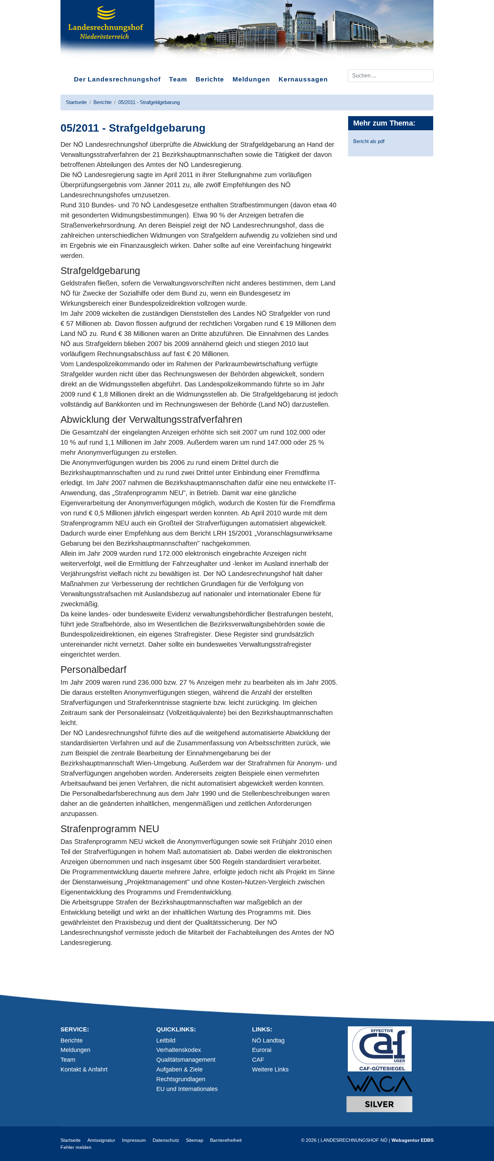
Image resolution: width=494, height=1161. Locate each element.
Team (178, 79)
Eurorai (262, 1050)
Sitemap (194, 1140)
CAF (258, 1059)
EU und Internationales (187, 1089)
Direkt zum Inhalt (85, 63)
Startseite (70, 1140)
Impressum (134, 1140)
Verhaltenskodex (178, 1050)
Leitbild (165, 1040)
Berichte (210, 79)
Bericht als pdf (368, 141)
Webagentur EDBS (413, 1140)
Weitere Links (270, 1069)
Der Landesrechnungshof (117, 79)
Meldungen (251, 79)
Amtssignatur (101, 1140)
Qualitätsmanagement (185, 1059)
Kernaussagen (303, 79)
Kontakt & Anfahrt (84, 1069)
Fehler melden (75, 1147)
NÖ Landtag (268, 1040)
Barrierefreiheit (226, 1140)
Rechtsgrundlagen (180, 1079)
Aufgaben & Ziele (179, 1069)
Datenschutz (166, 1140)
